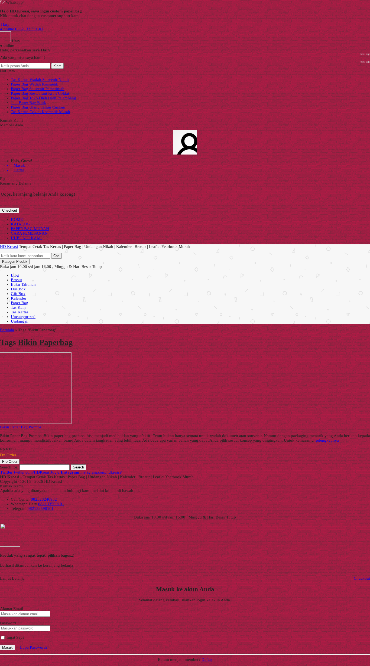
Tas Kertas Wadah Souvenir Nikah (40, 79)
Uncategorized (23, 316)
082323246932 (44, 499)
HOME (17, 219)
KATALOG (20, 224)
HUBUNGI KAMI (26, 238)
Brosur (16, 280)
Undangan (19, 321)
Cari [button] (56, 256)
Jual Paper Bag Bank (28, 102)
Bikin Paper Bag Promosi (21, 427)
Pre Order (9, 462)
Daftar (207, 659)
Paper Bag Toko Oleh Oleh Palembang (43, 98)
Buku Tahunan (23, 284)
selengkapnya (327, 440)
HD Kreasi (9, 246)
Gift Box (18, 293)
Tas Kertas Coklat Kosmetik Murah (40, 112)
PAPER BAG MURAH (30, 229)
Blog (15, 275)
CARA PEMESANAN (29, 233)
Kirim (57, 66)
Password (8, 623)
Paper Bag (19, 303)
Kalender (18, 298)
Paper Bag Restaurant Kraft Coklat (40, 93)
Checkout (9, 210)
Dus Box (18, 289)
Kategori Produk (14, 262)
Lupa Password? (34, 647)
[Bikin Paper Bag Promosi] (36, 422)
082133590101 (51, 504)
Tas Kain (18, 307)
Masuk (7, 647)
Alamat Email (11, 608)
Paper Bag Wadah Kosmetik (34, 84)
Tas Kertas (19, 312)
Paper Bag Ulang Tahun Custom (38, 107)
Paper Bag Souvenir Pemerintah (37, 89)
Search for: (9, 467)
